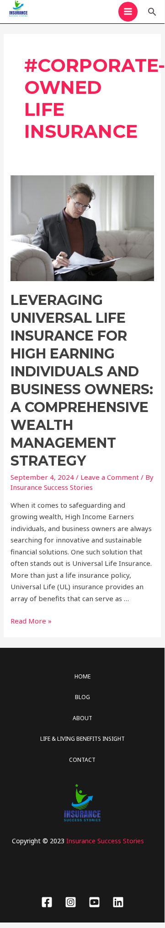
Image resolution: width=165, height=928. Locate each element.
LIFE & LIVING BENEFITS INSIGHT (82, 739)
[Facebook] (47, 902)
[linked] (118, 902)
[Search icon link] (152, 11)
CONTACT (82, 760)
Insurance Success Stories (105, 840)
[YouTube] (94, 902)
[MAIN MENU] (128, 12)
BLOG (82, 697)
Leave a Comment (109, 477)
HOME (82, 676)
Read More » (31, 620)
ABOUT (82, 718)
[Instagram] (70, 902)
